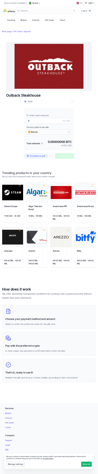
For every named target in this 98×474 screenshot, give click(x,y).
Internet (8, 418)
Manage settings (15, 464)
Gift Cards (17, 31)
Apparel (27, 31)
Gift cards (9, 423)
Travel (8, 427)
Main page (7, 31)
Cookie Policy (48, 458)
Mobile (8, 413)
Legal (7, 445)
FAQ (6, 450)
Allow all (86, 464)
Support (8, 440)
